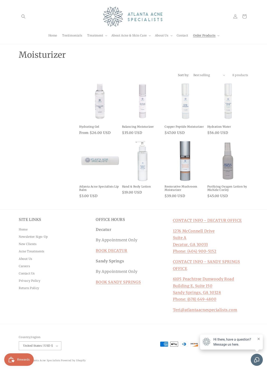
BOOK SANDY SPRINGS (118, 282)
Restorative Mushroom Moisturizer (181, 188)
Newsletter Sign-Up (33, 237)
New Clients (28, 244)
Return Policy (29, 288)
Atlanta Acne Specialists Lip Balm (99, 188)
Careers (24, 266)
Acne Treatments (31, 251)
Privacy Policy (29, 281)
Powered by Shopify (73, 360)
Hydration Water (219, 126)
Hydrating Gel (89, 126)
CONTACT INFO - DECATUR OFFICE (207, 220)
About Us (25, 259)
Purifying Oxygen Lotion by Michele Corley (227, 188)
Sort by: (183, 75)
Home (23, 229)
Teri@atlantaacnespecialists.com (205, 309)
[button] (23, 16)
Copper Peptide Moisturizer (184, 126)
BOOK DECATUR (111, 250)
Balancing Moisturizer (138, 126)
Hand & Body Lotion (136, 186)
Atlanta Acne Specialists (45, 360)
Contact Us (27, 273)
